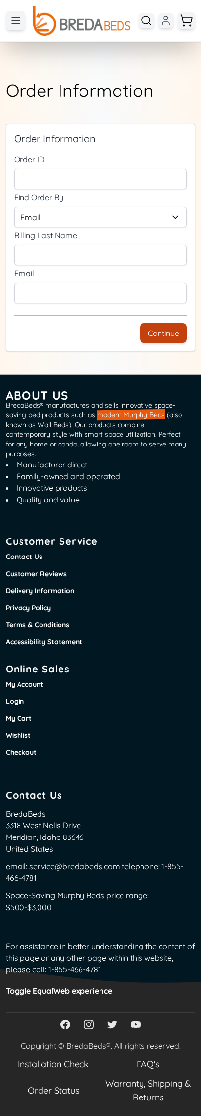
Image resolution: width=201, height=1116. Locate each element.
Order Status (53, 1090)
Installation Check (53, 1064)
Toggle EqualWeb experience (59, 991)
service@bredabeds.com (74, 866)
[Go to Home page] (82, 21)
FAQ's (148, 1064)
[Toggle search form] (146, 20)
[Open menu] (15, 20)
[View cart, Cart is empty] (186, 20)
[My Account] (166, 20)
